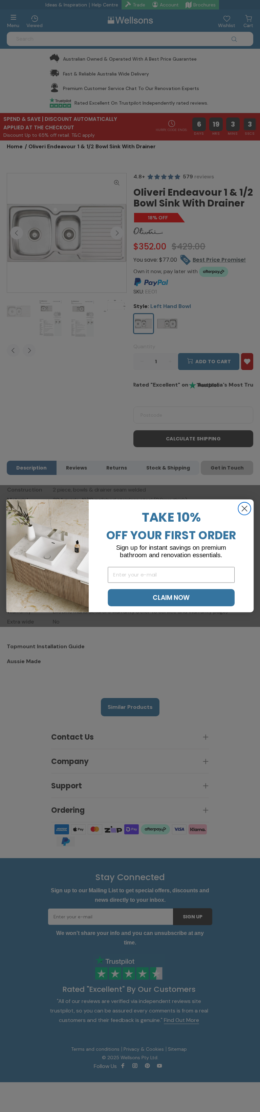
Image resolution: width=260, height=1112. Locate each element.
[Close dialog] (244, 508)
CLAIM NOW (171, 597)
